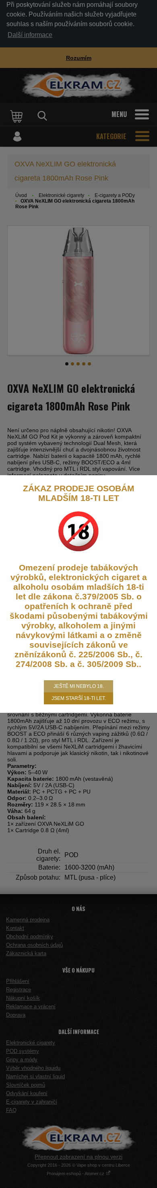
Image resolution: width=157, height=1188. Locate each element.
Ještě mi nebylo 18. (79, 686)
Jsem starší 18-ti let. (79, 698)
